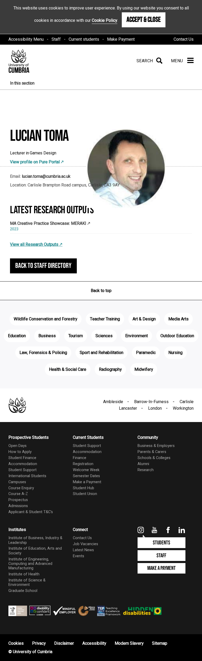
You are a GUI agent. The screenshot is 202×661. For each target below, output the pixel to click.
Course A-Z (18, 494)
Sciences (104, 336)
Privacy (39, 643)
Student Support (22, 470)
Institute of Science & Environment (27, 582)
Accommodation (22, 464)
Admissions (18, 506)
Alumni (143, 464)
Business (47, 336)
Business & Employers (156, 446)
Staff (56, 39)
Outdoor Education (177, 336)
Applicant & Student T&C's (30, 512)
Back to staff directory (43, 266)
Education (17, 336)
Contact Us (184, 39)
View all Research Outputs (34, 244)
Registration (83, 464)
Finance (79, 458)
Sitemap (159, 643)
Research (146, 470)
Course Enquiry (21, 488)
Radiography (110, 369)
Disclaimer (64, 643)
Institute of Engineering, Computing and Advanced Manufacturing (30, 563)
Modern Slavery (129, 643)
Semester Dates (86, 476)
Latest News (83, 550)
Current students (84, 39)
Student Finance (22, 458)
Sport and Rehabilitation (101, 353)
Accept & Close (144, 19)
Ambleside (113, 402)
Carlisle (187, 402)
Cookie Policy (104, 20)
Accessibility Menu (26, 39)
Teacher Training (105, 319)
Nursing (175, 353)
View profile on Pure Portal (35, 162)
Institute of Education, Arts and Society (35, 551)
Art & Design (144, 319)
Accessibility (94, 643)
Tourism (75, 336)
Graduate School (22, 591)
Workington (183, 408)
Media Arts (178, 319)
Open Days (17, 446)
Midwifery (143, 369)
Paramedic (146, 353)
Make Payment (121, 39)
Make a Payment (87, 482)
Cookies (16, 643)
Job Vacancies (85, 544)
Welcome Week (86, 470)
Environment (136, 336)
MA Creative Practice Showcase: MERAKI (48, 223)
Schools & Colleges (154, 458)
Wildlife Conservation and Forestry (45, 319)
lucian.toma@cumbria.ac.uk (46, 176)
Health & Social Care (67, 369)
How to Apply (20, 452)
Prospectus (18, 500)
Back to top (101, 291)
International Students (27, 476)
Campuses (17, 482)
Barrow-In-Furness (151, 402)
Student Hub (83, 488)
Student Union (85, 494)
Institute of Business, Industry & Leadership (35, 540)
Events (78, 556)
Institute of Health (23, 574)
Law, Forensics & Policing (43, 353)
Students (161, 542)
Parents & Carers (152, 452)
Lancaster (128, 408)
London (155, 408)
